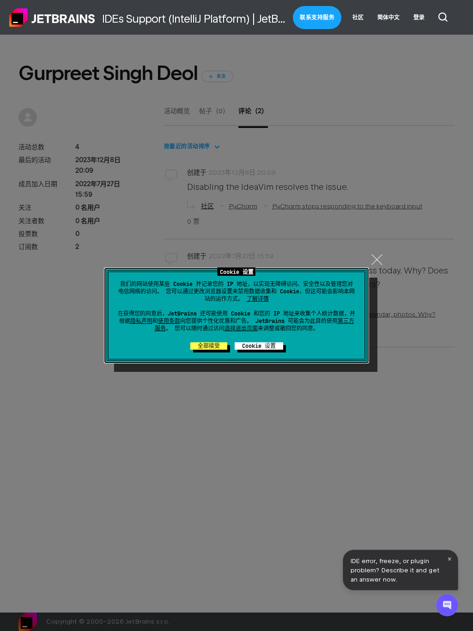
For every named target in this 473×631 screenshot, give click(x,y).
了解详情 (258, 299)
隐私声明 (141, 321)
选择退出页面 (241, 328)
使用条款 (169, 321)
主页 (52, 17)
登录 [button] (418, 17)
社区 (358, 17)
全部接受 (209, 346)
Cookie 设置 (259, 346)
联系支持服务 (317, 17)
